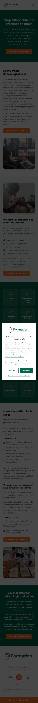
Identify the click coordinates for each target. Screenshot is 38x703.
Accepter (26, 370)
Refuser (12, 370)
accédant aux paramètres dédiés (14, 357)
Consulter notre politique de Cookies (19, 376)
